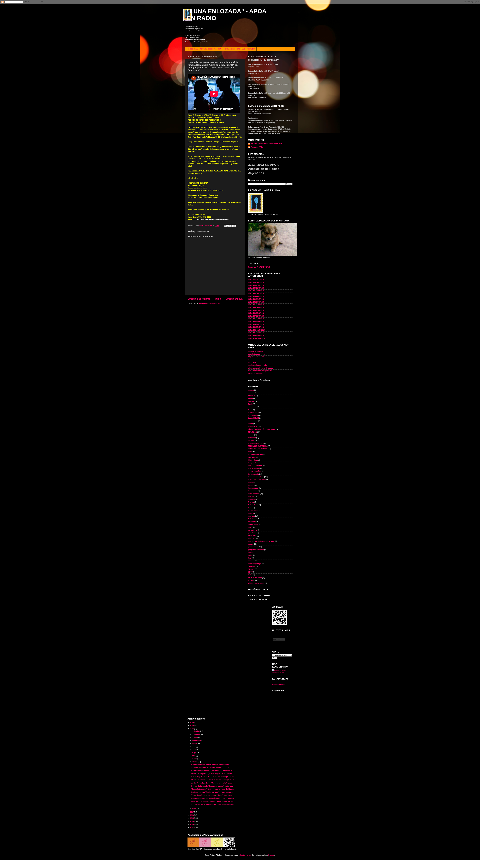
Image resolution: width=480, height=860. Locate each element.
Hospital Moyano (254, 463)
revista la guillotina (255, 373)
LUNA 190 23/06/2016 (256, 308)
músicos (251, 516)
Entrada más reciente (199, 299)
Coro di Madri (253, 418)
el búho (251, 359)
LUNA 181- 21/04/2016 (256, 333)
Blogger (271, 855)
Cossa (250, 424)
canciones (252, 407)
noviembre (196, 734)
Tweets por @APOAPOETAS (259, 267)
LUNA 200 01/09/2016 (256, 282)
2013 (192, 824)
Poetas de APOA (257, 147)
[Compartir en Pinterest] (234, 226)
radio (250, 555)
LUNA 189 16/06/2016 (256, 310)
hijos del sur (253, 460)
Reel (250, 558)
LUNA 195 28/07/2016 (256, 294)
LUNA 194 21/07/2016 (256, 296)
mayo (194, 753)
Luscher (251, 496)
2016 (192, 815)
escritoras (252, 438)
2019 (192, 725)
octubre (195, 737)
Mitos (250, 508)
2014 (192, 821)
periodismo (252, 530)
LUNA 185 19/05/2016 (256, 322)
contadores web (278, 684)
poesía (250, 544)
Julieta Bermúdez (255, 471)
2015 (192, 818)
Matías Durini (253, 505)
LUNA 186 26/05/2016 (256, 319)
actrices (251, 393)
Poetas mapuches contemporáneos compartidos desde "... (214, 798)
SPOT (250, 572)
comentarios (253, 415)
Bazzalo (251, 401)
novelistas (252, 522)
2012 (192, 827)
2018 (192, 729)
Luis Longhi (253, 491)
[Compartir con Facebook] (232, 226)
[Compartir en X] (230, 226)
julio (194, 747)
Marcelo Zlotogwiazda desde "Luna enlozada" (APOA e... (213, 780)
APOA (250, 398)
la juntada (252, 362)
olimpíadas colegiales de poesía (260, 368)
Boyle (250, 404)
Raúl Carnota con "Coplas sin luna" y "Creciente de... (212, 792)
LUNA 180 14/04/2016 (256, 336)
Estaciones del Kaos (256, 443)
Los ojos (251, 485)
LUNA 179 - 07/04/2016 (256, 338)
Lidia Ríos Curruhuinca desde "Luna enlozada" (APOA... (213, 801)
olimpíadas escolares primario (260, 371)
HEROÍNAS (252, 457)
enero (194, 808)
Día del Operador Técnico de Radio (261, 429)
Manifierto (252, 499)
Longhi (251, 482)
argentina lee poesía (256, 357)
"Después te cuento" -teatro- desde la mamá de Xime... (212, 789)
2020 (192, 722)
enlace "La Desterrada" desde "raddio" (204, 49)
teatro (250, 575)
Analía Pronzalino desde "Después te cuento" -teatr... (211, 783)
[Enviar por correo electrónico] (225, 226)
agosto (195, 743)
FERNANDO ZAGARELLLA (258, 449)
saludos (251, 561)
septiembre (196, 740)
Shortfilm (251, 566)
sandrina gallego (254, 564)
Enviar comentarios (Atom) (209, 304)
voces (250, 580)
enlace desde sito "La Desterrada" (240, 49)
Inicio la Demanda (255, 466)
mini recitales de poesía (257, 365)
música (251, 513)
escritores (252, 440)
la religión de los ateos (257, 480)
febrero (195, 762)
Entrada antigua (234, 299)
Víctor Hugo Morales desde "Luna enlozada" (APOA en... (213, 777)
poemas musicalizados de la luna (261, 541)
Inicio (218, 299)
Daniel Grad (252, 426)
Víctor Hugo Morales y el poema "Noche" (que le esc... (212, 795)
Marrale (251, 502)
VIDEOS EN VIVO (255, 578)
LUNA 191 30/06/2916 (256, 305)
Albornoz (251, 396)
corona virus (253, 421)
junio (194, 750)
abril (194, 756)
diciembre (196, 731)
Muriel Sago (253, 510)
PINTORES (252, 536)
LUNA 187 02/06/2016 (256, 316)
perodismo (252, 533)
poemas (251, 538)
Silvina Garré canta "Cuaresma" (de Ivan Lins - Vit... (211, 768)
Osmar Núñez (253, 524)
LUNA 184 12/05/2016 (256, 324)
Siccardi (251, 569)
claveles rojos (253, 412)
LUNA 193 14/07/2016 (256, 299)
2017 (192, 812)
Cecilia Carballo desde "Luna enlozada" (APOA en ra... (212, 771)
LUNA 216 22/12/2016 (256, 280)
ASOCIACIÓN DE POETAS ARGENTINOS (266, 143)
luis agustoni (253, 488)
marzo (194, 759)
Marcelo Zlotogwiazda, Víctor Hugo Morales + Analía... (212, 774)
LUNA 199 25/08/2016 (256, 285)
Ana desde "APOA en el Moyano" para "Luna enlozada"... (213, 804)
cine (249, 410)
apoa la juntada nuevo (256, 354)
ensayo (251, 435)
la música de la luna (256, 477)
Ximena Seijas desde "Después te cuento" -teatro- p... (212, 786)
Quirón (251, 552)
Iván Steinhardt (254, 468)
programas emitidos (256, 550)
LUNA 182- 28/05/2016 (256, 330)
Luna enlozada (254, 494)
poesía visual (253, 547)
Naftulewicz (252, 519)
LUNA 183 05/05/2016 (256, 327)
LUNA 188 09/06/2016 (256, 313)
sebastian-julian (245, 855)
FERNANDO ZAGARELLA (258, 446)
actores (251, 390)
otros (250, 527)
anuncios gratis (278, 672)
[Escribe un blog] (227, 226)
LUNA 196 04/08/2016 (256, 291)
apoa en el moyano (255, 351)
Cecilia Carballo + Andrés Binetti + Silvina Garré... (210, 765)
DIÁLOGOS (252, 432)
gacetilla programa (255, 454)
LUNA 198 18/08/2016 (256, 288)
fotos (250, 452)
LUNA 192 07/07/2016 (256, 302)
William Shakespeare (256, 583)
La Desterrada (253, 474)
